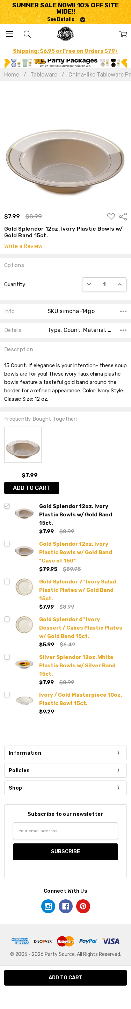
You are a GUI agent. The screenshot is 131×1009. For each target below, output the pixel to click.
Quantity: (15, 284)
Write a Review (23, 246)
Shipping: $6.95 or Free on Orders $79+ (65, 51)
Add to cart (31, 488)
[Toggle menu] (9, 33)
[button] (66, 62)
